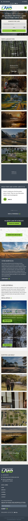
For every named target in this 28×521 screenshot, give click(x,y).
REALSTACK (19, 519)
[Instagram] (10, 3)
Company (3, 494)
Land (14, 341)
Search (14, 30)
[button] (13, 210)
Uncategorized (20, 317)
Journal (3, 492)
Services (3, 490)
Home (2, 487)
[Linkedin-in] (17, 3)
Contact (3, 497)
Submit (3, 509)
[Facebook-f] (12, 3)
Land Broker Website (11, 519)
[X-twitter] (12, 512)
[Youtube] (15, 3)
